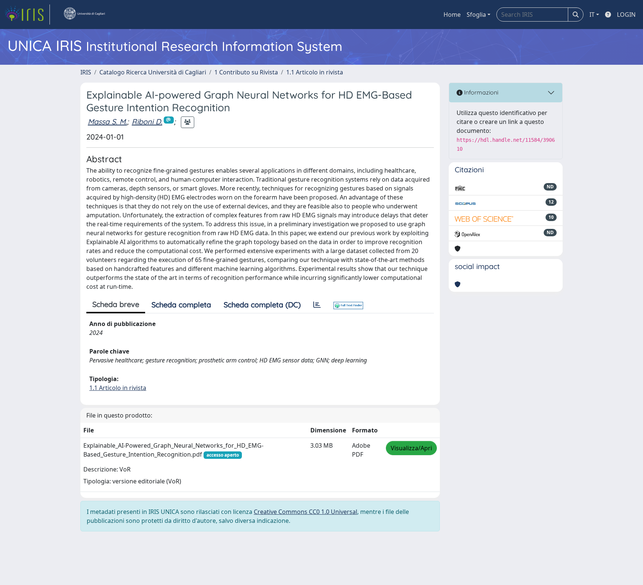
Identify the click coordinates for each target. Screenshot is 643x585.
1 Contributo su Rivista (246, 72)
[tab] (317, 305)
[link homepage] (27, 14)
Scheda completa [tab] (181, 304)
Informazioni (480, 92)
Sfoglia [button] (476, 14)
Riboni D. (147, 121)
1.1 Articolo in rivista (314, 72)
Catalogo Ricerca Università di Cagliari (152, 72)
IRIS (85, 72)
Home (452, 14)
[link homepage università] (84, 14)
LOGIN (626, 14)
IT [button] (592, 14)
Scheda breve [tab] (115, 304)
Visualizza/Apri (411, 448)
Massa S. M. (107, 121)
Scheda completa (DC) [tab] (262, 304)
